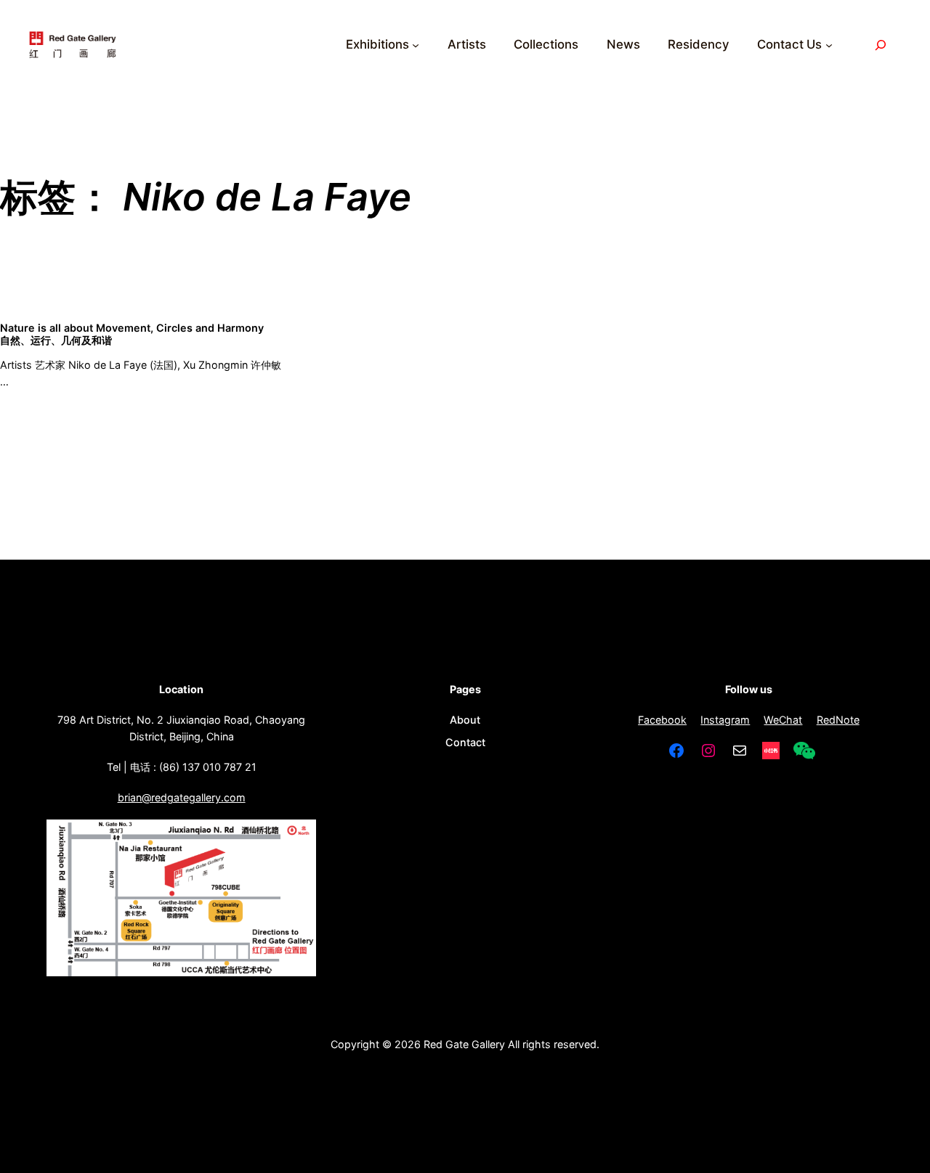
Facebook (662, 720)
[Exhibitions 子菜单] (415, 45)
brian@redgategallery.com (182, 797)
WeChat (783, 720)
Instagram (725, 720)
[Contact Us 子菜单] (829, 45)
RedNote (838, 720)
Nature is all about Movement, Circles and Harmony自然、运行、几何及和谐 (132, 334)
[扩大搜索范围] (880, 44)
